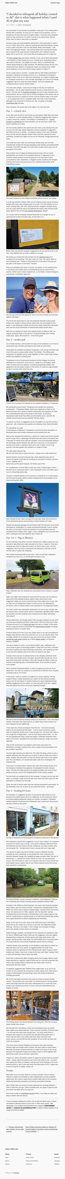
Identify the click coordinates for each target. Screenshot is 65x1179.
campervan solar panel (14, 639)
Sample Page (55, 3)
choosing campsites (29, 92)
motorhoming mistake (42, 626)
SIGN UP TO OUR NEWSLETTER (24, 1108)
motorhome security (28, 1093)
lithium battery (40, 639)
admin (19, 25)
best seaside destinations (33, 211)
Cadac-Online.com (11, 3)
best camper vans (15, 58)
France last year (29, 624)
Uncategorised (27, 25)
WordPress (16, 1172)
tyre (48, 467)
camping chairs (44, 257)
